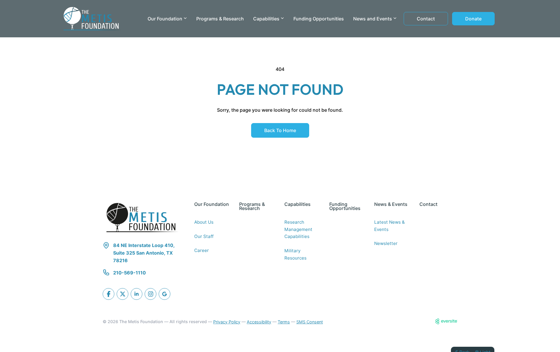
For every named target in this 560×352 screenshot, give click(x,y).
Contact (426, 19)
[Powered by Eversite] (446, 321)
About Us (204, 222)
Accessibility (259, 321)
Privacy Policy (226, 321)
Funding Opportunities (318, 19)
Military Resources (295, 254)
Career (201, 250)
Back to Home (280, 130)
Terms (284, 321)
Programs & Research (220, 19)
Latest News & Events (389, 225)
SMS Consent (309, 321)
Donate (473, 19)
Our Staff (204, 236)
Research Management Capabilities (298, 229)
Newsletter (386, 243)
